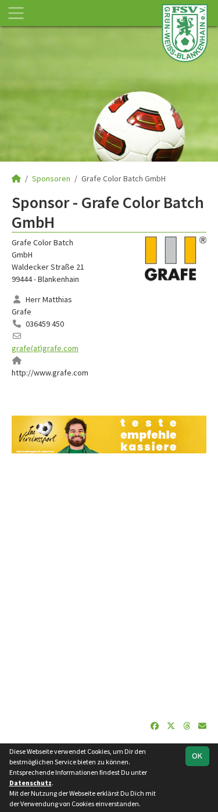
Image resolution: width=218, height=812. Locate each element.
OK (197, 755)
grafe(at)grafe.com (45, 348)
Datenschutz (30, 782)
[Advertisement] (109, 587)
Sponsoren (51, 178)
